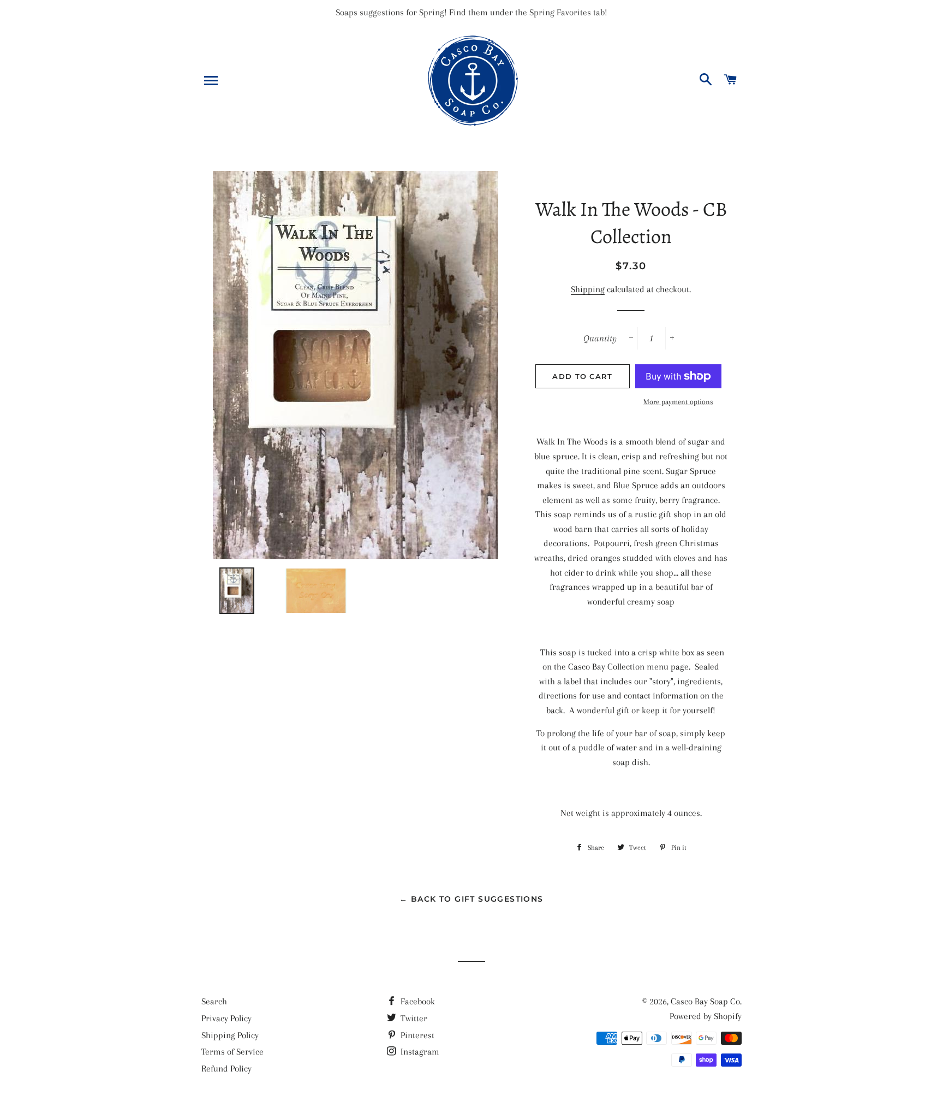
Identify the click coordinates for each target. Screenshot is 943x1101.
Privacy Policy (226, 1018)
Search (214, 1001)
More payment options (678, 402)
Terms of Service (232, 1051)
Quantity (600, 338)
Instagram (418, 1051)
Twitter (412, 1018)
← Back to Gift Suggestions (471, 899)
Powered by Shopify (706, 1016)
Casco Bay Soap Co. (706, 1001)
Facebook (416, 1001)
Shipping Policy (230, 1035)
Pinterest (416, 1035)
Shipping (588, 289)
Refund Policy (226, 1068)
